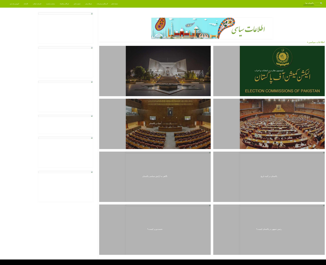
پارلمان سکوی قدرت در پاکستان (269, 123)
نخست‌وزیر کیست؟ (154, 229)
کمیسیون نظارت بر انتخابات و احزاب (269, 70)
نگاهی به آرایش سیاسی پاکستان (154, 176)
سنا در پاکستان (155, 123)
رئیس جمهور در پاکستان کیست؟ (269, 229)
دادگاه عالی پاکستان (155, 70)
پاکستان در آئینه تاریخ (269, 176)
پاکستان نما (309, 3)
